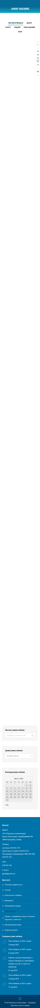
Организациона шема (13, 925)
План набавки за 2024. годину (19, 975)
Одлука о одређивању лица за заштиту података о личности (20, 917)
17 (38, 65)
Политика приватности (13, 885)
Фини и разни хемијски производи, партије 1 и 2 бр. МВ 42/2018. (20, 589)
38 (38, 72)
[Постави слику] (4, 942)
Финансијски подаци (13, 906)
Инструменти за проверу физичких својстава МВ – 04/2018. (19, 426)
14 (38, 55)
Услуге (8, 27)
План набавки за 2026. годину (19, 941)
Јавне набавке (10, 911)
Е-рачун (8, 890)
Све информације (15, 23)
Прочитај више (15, 110)
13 (38, 51)
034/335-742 (7, 857)
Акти (20, 32)
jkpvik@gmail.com (8, 874)
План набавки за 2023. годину (19, 983)
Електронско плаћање (13, 895)
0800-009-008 (29, 854)
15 (38, 58)
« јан (6, 805)
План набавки (29, 27)
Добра (29, 23)
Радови (17, 27)
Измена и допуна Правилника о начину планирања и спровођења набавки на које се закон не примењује (21, 962)
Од (18, 78)
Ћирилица (13, 1005)
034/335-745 (15, 848)
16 (38, 61)
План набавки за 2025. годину (19, 949)
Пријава (27, 1005)
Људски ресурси (11, 930)
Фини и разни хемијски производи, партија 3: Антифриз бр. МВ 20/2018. (19, 70)
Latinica (20, 1005)
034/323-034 (24, 851)
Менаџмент (9, 901)
